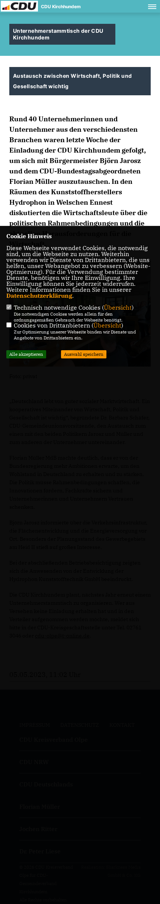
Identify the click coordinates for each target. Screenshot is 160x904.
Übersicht (118, 307)
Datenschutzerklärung (39, 295)
